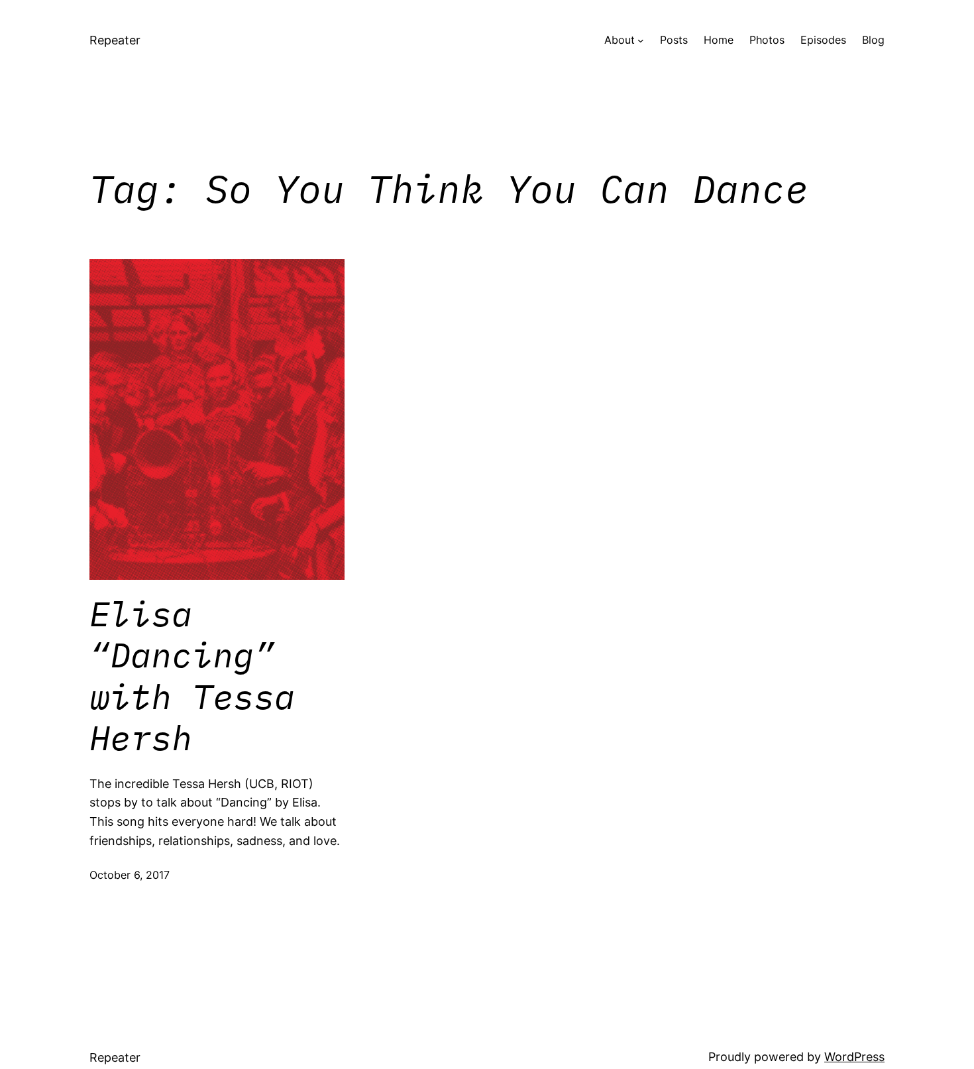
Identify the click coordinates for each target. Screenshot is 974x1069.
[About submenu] (640, 40)
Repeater (114, 40)
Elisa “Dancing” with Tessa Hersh (192, 676)
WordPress (854, 1057)
